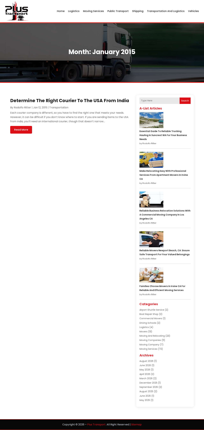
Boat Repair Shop (148, 314)
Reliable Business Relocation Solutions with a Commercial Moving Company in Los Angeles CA (164, 214)
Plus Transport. (96, 424)
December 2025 (148, 382)
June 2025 (145, 395)
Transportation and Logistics (166, 11)
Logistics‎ (74, 11)
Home (61, 11)
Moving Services (93, 11)
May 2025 (144, 400)
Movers (143, 331)
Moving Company (149, 344)
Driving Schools (147, 322)
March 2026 (146, 378)
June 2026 (145, 365)
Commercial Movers (150, 318)
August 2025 (146, 391)
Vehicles (193, 11)
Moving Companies (150, 340)
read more (21, 130)
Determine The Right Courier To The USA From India (69, 101)
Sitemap (136, 424)
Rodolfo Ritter (22, 107)
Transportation (58, 107)
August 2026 (146, 361)
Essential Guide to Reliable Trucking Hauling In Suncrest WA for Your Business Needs (163, 135)
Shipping (137, 11)
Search (185, 100)
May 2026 (144, 369)
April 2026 (144, 374)
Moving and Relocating (152, 335)
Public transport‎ (118, 11)
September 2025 (148, 387)
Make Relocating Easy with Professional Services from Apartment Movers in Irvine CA (163, 175)
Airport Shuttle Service (151, 309)
